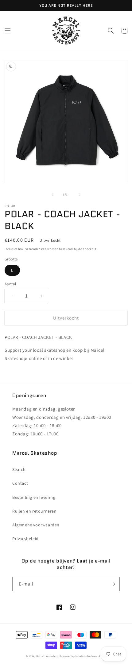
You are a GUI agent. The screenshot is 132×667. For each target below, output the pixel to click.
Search (19, 469)
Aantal (10, 283)
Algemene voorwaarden (36, 525)
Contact (20, 483)
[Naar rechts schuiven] (79, 194)
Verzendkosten (36, 249)
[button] (7, 30)
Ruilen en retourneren (34, 511)
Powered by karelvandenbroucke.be (83, 656)
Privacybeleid (25, 538)
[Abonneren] (112, 584)
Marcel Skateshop (47, 656)
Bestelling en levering (33, 497)
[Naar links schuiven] (52, 194)
